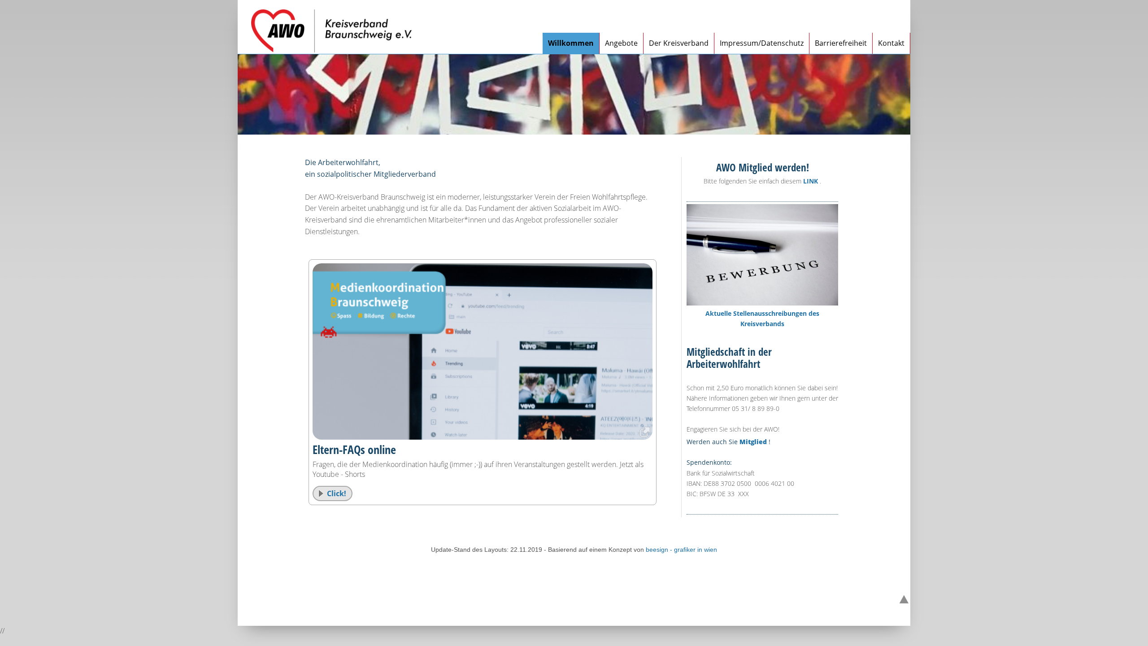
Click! (336, 493)
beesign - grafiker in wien (681, 549)
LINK (810, 181)
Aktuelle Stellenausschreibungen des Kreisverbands (762, 318)
